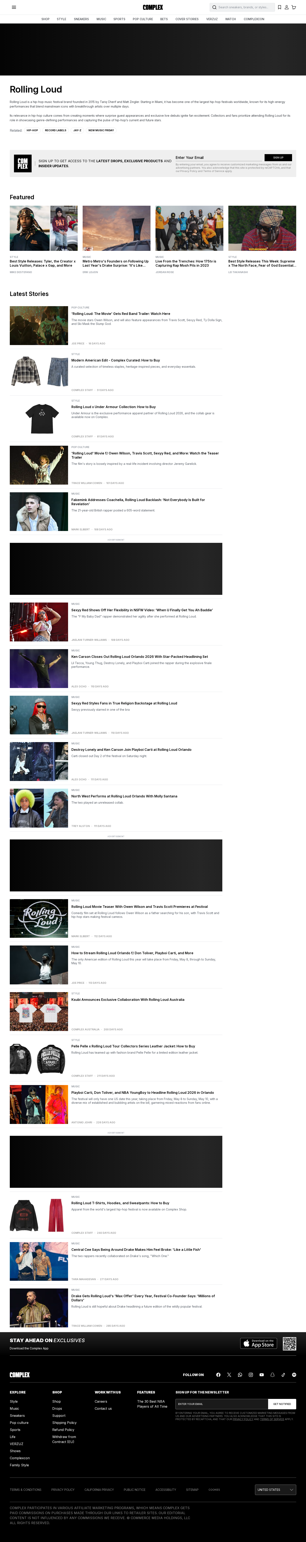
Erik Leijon (90, 272)
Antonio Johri (81, 1122)
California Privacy (99, 1489)
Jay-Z (77, 130)
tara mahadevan (83, 1279)
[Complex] (153, 7)
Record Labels (55, 130)
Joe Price (77, 343)
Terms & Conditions (25, 1489)
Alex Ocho (79, 686)
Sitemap (192, 1489)
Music (87, 257)
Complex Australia (85, 1029)
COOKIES (214, 1489)
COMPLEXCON (254, 19)
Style (14, 257)
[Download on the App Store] (258, 1344)
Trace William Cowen (86, 483)
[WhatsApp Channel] (240, 1375)
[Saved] (279, 7)
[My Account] (286, 7)
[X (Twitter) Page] (229, 1375)
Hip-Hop (32, 130)
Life (12, 1437)
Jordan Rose (164, 272)
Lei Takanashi (238, 272)
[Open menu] (14, 7)
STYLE (61, 19)
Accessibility (165, 1489)
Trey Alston (80, 826)
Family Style (19, 1465)
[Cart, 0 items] (293, 7)
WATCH (230, 19)
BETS (164, 19)
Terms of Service (213, 171)
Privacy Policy (188, 171)
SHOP (45, 19)
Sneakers (17, 1415)
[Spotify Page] (294, 1375)
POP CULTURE (143, 19)
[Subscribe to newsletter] (282, 1404)
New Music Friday (101, 130)
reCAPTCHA (272, 167)
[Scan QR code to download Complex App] (289, 1343)
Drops (57, 1408)
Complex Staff (82, 390)
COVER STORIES (187, 19)
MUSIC (101, 19)
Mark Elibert (80, 529)
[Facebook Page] (218, 1375)
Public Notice (135, 1489)
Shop (56, 1401)
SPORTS (119, 19)
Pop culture (19, 1423)
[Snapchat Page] (272, 1375)
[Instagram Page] (251, 1375)
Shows (15, 1451)
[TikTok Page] (283, 1375)
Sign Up (278, 157)
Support (58, 1415)
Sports (15, 1430)
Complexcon (20, 1458)
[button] (275, 1490)
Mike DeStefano (21, 272)
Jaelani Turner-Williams (89, 640)
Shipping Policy (64, 1423)
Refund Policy (63, 1430)
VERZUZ (212, 19)
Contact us (103, 1408)
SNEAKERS (81, 19)
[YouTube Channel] (262, 1375)
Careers (101, 1401)
